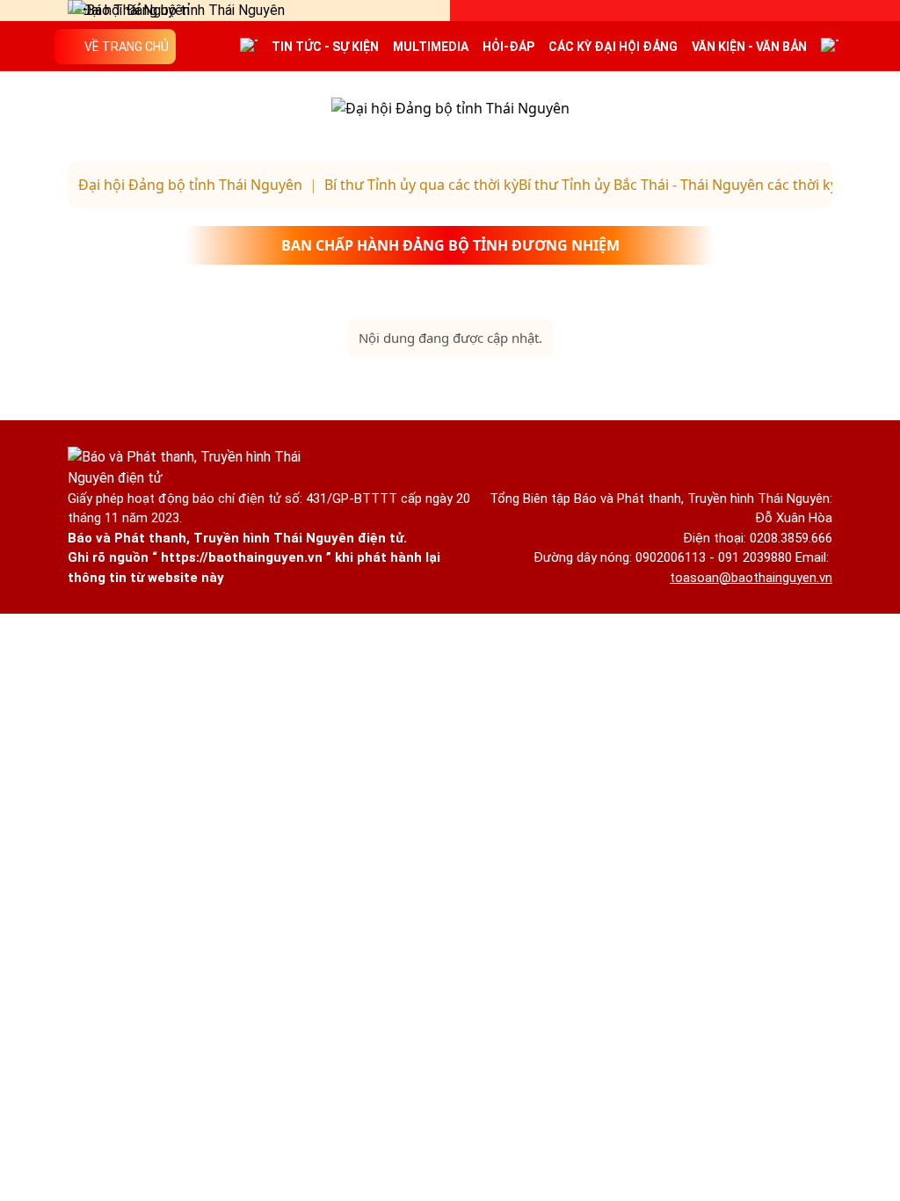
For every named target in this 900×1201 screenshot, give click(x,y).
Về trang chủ (126, 47)
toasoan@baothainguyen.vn (751, 578)
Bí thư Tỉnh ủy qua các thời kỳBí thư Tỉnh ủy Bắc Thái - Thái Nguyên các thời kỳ (581, 184)
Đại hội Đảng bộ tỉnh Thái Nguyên (190, 184)
